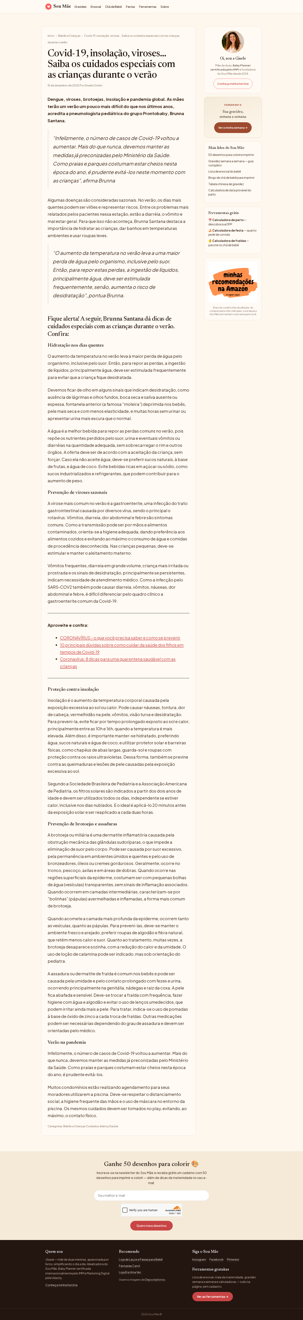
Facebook (216, 1259)
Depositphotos (155, 1279)
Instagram (199, 1259)
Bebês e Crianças (69, 35)
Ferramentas (147, 6)
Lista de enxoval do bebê (224, 171)
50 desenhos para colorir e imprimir (231, 154)
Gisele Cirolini (93, 85)
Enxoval (96, 6)
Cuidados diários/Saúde (102, 1126)
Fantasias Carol (129, 1266)
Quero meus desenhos (151, 1225)
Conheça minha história (233, 83)
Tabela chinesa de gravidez (226, 184)
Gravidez (80, 6)
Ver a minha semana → (233, 127)
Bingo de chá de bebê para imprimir (231, 177)
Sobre (165, 6)
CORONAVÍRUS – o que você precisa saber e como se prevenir (120, 637)
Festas (130, 6)
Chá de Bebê (113, 6)
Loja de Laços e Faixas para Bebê (141, 1259)
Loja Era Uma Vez (130, 1272)
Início (51, 35)
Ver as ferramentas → (212, 1296)
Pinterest (233, 1259)
